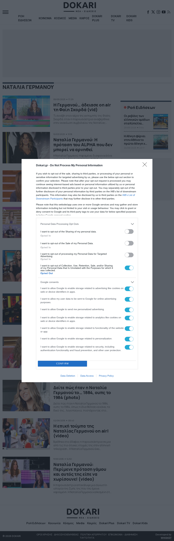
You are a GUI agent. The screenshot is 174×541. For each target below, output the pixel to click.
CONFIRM (62, 363)
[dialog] (87, 270)
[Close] (146, 165)
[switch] (129, 231)
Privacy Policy (106, 375)
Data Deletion (67, 375)
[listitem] (87, 224)
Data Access (87, 375)
